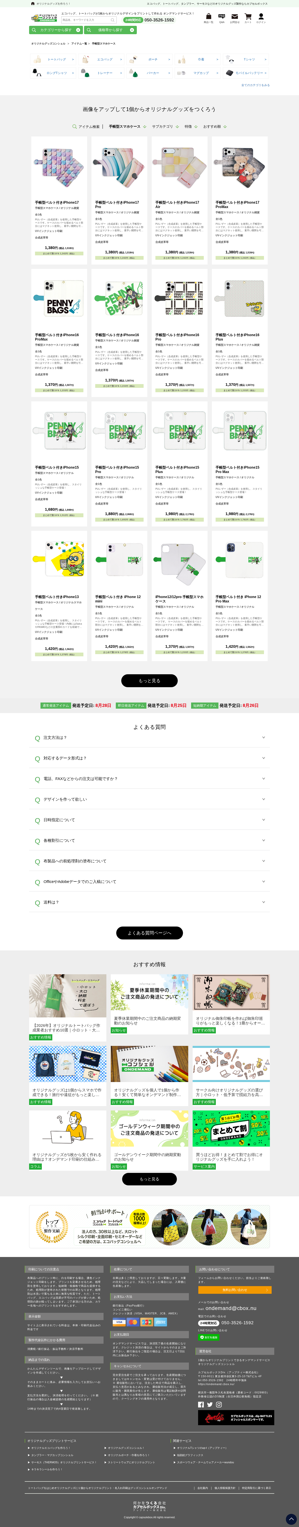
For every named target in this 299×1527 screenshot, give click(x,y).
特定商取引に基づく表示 (256, 1488)
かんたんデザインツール (42, 1368)
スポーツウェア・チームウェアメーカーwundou (205, 1462)
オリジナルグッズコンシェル (48, 43)
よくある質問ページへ (149, 932)
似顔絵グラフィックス (190, 1455)
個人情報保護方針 (225, 1488)
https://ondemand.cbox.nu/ (216, 1384)
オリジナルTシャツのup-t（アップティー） (202, 1447)
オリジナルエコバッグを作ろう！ (51, 1447)
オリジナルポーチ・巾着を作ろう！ (129, 1455)
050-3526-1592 (159, 20)
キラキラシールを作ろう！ (47, 1469)
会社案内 (202, 1488)
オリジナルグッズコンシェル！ (126, 1447)
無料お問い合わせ (235, 1290)
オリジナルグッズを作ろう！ (54, 3)
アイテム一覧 (79, 43)
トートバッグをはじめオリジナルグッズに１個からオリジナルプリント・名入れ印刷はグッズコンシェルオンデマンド (97, 1488)
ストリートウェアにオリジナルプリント (131, 1462)
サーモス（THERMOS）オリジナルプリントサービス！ (64, 1462)
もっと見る (149, 1179)
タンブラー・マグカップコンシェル (52, 1455)
